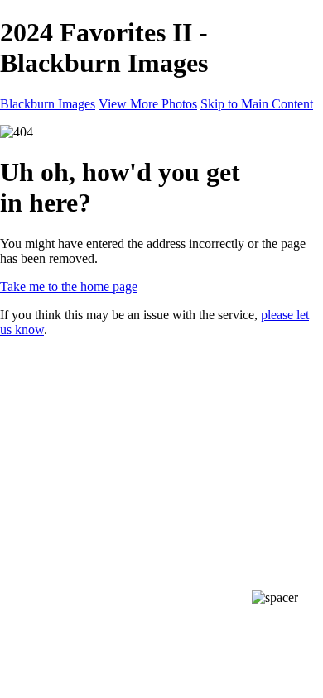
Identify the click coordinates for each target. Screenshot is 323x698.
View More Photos (148, 104)
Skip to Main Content (256, 104)
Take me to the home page (68, 287)
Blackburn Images (47, 104)
